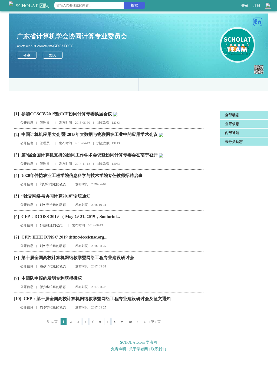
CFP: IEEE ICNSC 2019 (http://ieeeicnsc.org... (64, 237)
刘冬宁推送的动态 (53, 204)
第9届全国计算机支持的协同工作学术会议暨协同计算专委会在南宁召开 (90, 155)
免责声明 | (119, 348)
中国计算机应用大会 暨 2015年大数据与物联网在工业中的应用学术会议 (90, 134)
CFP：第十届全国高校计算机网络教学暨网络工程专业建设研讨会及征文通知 (97, 298)
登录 (244, 5)
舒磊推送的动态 (51, 225)
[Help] (268, 6)
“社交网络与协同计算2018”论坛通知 (56, 196)
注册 (256, 5)
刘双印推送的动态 (53, 184)
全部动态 (232, 114)
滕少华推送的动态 (53, 266)
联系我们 (158, 348)
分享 (27, 55)
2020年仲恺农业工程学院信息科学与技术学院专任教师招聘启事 (82, 175)
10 (130, 321)
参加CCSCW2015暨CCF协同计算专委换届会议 (67, 113)
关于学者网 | (139, 348)
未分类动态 (234, 141)
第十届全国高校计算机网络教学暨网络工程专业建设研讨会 (77, 257)
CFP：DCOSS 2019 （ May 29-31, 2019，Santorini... (70, 216)
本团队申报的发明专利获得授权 (51, 278)
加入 (53, 55)
